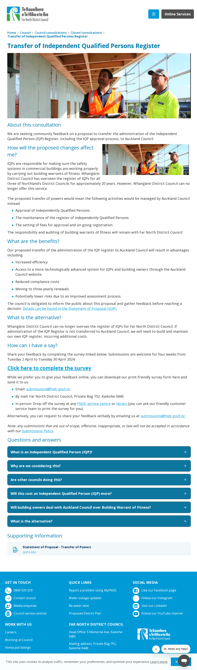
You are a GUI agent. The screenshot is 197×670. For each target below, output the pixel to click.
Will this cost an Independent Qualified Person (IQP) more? (61, 493)
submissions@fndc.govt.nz (48, 389)
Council (25, 32)
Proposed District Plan (85, 613)
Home (11, 32)
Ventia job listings (18, 647)
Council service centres (30, 613)
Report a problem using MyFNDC (93, 590)
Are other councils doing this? (36, 479)
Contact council (25, 598)
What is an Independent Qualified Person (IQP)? (51, 452)
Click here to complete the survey (49, 368)
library (122, 403)
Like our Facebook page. (159, 590)
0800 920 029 (23, 590)
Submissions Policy (37, 431)
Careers (10, 632)
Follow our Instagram (156, 598)
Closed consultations (86, 32)
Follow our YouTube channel (162, 613)
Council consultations (51, 32)
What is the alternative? (32, 521)
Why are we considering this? (36, 466)
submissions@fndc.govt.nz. (163, 416)
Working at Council (19, 640)
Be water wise (79, 606)
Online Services (178, 14)
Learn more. (159, 662)
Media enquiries (25, 606)
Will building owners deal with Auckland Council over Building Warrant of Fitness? (81, 507)
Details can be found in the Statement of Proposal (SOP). (70, 308)
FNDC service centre (94, 403)
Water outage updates (85, 598)
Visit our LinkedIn (154, 606)
